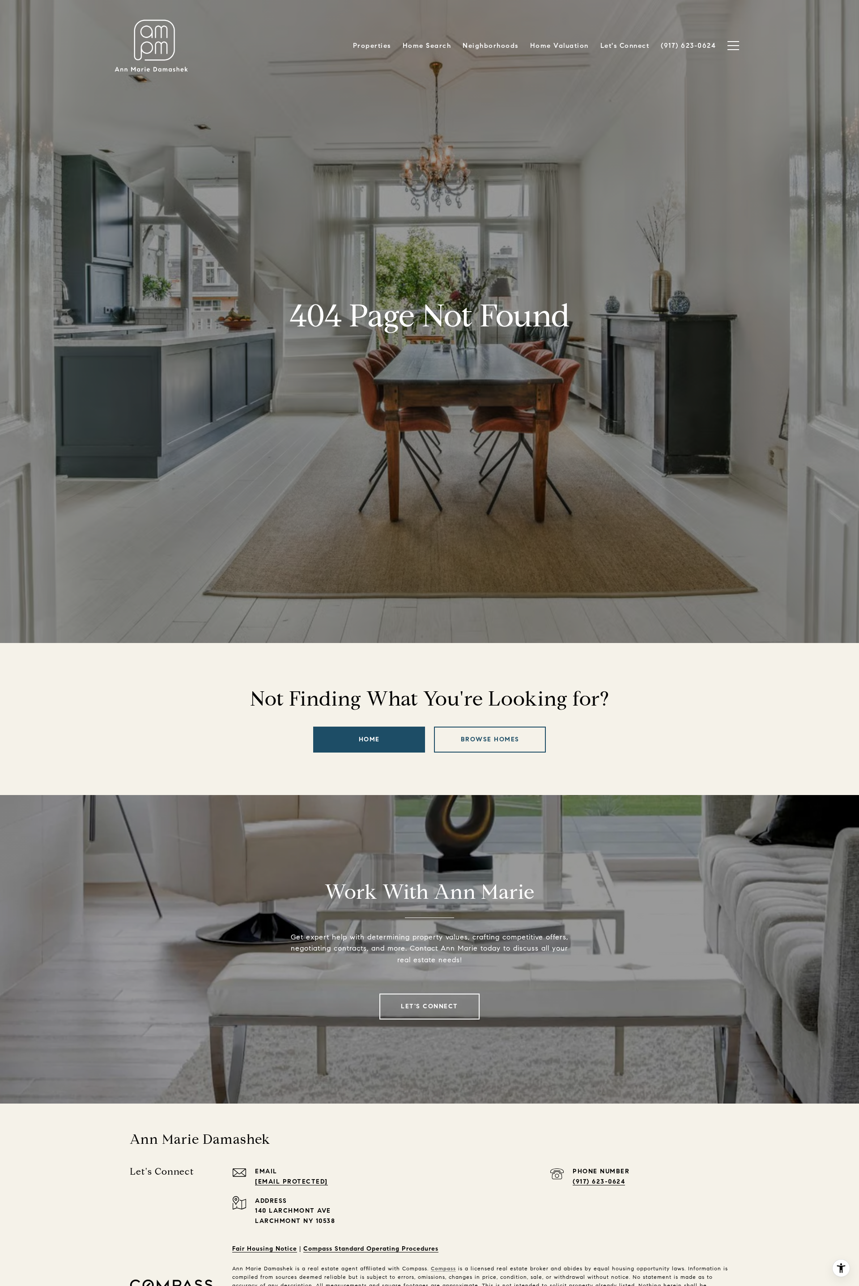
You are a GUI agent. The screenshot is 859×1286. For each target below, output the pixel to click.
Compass (443, 1268)
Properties (372, 46)
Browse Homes (490, 739)
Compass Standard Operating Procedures (370, 1248)
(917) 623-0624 (599, 1181)
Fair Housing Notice (264, 1248)
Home (369, 739)
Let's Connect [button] (429, 1006)
